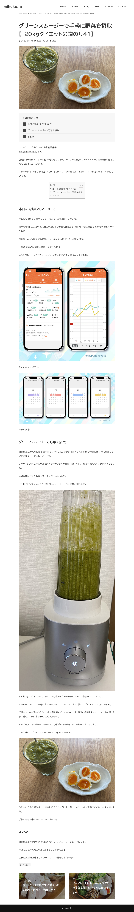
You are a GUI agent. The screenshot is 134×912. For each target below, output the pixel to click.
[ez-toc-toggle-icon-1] (80, 185)
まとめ (31, 137)
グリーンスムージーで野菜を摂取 (43, 130)
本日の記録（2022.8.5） (40, 124)
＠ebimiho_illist (28, 152)
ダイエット (26, 865)
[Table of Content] (81, 185)
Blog (54, 41)
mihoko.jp (13, 6)
